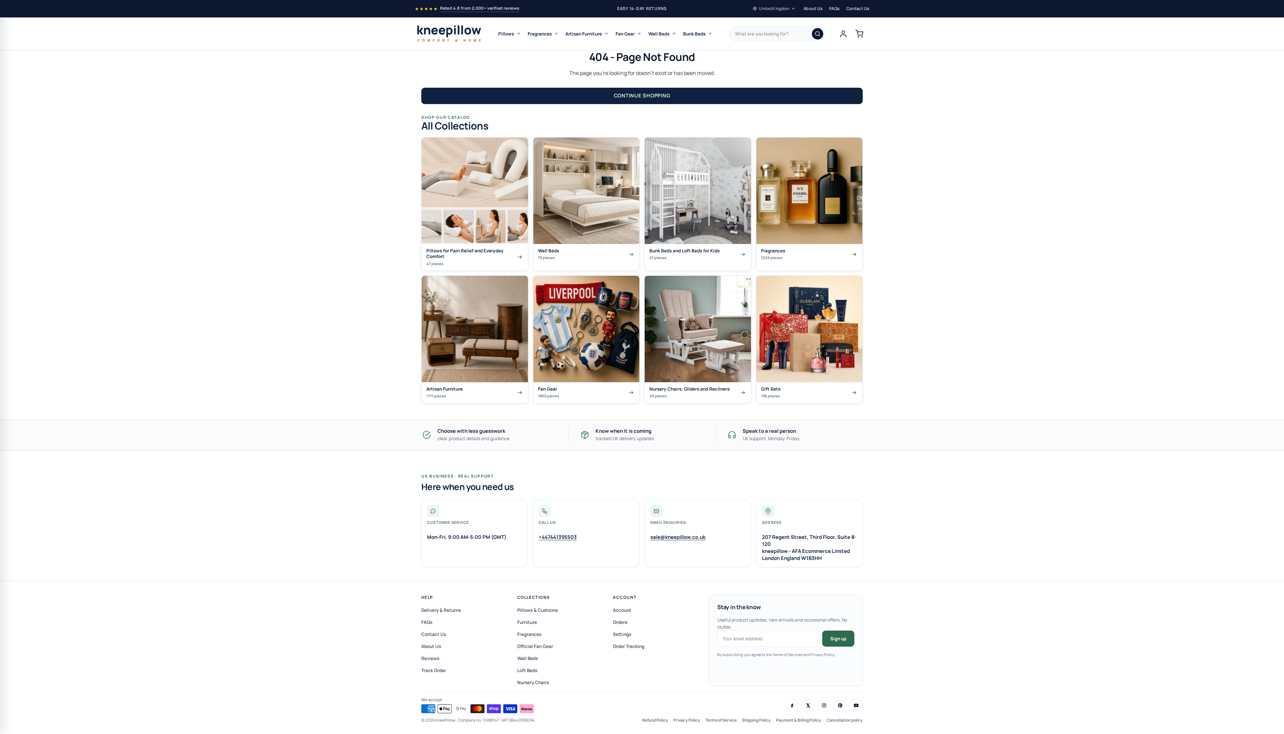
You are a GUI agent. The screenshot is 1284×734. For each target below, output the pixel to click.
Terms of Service (721, 720)
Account (624, 597)
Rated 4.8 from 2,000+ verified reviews (479, 8)
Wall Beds (658, 34)
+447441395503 (558, 537)
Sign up (838, 639)
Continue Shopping (642, 95)
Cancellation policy (845, 720)
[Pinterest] (840, 705)
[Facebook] (791, 705)
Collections (533, 597)
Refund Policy (655, 720)
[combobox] (777, 33)
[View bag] (859, 33)
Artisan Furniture (583, 34)
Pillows (506, 34)
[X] (808, 705)
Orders (620, 622)
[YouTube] (856, 705)
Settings (622, 634)
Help (427, 597)
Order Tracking (628, 646)
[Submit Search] (817, 33)
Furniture (527, 622)
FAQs (834, 8)
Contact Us (857, 8)
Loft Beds (527, 670)
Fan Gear (625, 34)
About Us (813, 8)
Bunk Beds (694, 34)
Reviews (430, 658)
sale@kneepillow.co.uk (678, 537)
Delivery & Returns (441, 610)
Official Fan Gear (535, 646)
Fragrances (540, 34)
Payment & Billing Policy (798, 720)
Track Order (433, 670)
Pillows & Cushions (537, 610)
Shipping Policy (756, 720)
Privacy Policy (686, 720)
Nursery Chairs (533, 682)
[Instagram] (824, 705)
